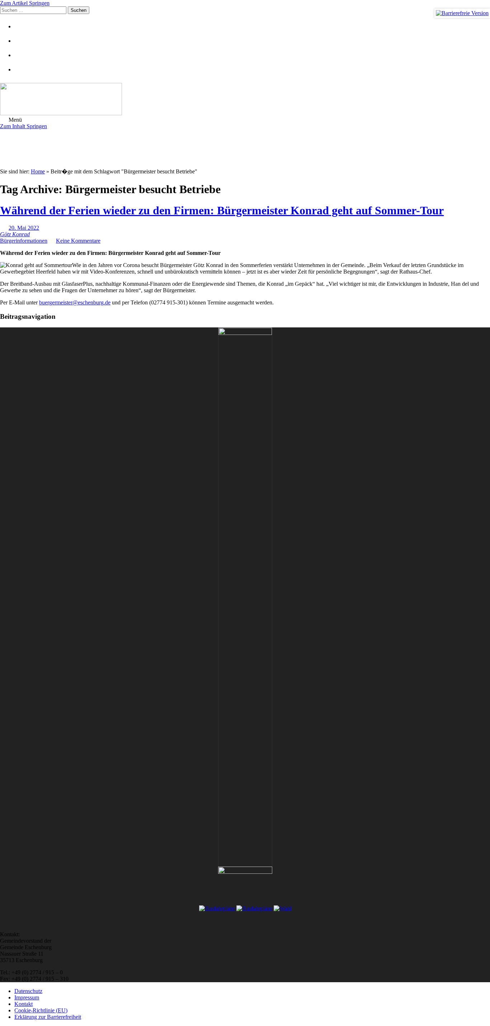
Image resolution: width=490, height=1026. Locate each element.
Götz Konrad (15, 234)
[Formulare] (23, 26)
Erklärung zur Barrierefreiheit (47, 1017)
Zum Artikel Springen (25, 3)
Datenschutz (28, 991)
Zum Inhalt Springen (23, 126)
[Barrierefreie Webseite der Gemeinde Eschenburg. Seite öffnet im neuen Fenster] (462, 13)
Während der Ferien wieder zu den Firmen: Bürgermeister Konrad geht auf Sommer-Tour (222, 210)
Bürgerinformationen (23, 241)
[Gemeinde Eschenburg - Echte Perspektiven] (245, 100)
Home (38, 171)
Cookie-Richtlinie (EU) (40, 1010)
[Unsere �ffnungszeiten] (23, 69)
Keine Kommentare (78, 241)
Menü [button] (14, 120)
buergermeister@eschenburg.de (74, 302)
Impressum (26, 997)
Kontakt (23, 1004)
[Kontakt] (23, 41)
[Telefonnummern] (23, 55)
